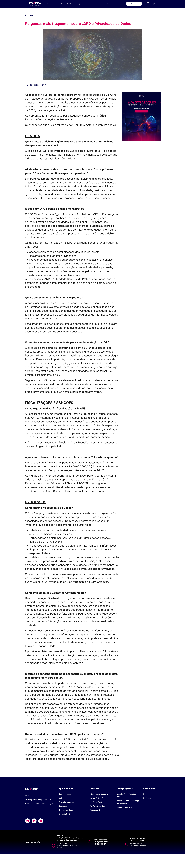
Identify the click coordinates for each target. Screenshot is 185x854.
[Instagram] (27, 820)
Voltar (31, 15)
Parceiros (98, 4)
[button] (51, 4)
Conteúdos (111, 4)
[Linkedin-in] (34, 820)
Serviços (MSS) (66, 4)
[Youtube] (40, 820)
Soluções (50, 4)
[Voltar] (26, 15)
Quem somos (83, 4)
